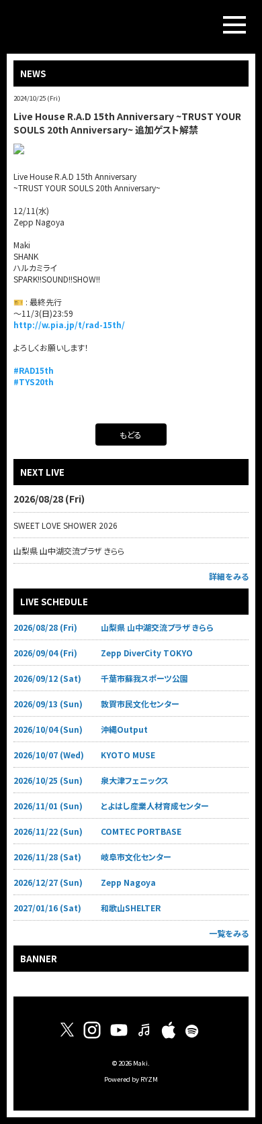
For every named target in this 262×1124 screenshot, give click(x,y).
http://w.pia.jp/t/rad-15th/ (69, 324)
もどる (131, 434)
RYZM (149, 1079)
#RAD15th (33, 370)
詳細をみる (229, 576)
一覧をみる (229, 933)
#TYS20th (33, 381)
